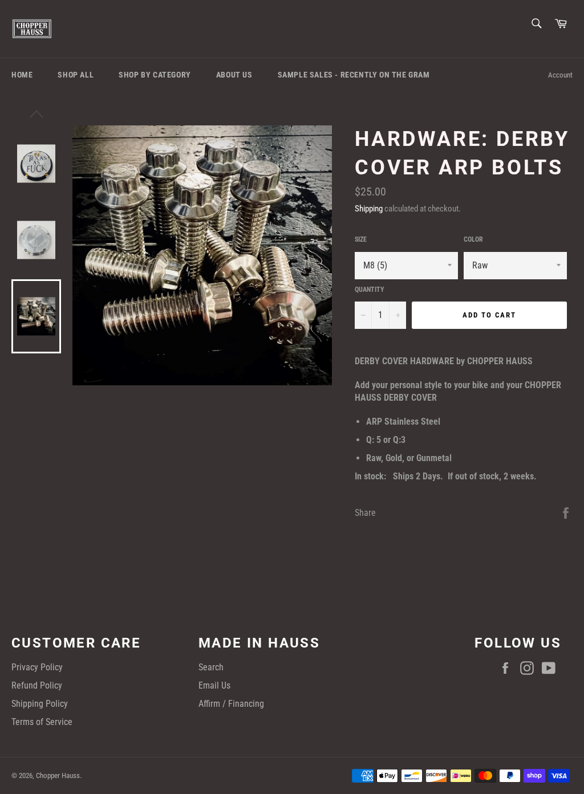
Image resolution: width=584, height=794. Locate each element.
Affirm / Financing (231, 703)
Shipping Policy (39, 703)
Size (361, 239)
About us (234, 74)
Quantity (369, 290)
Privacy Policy (37, 667)
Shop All (76, 74)
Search (211, 667)
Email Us (214, 685)
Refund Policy (36, 685)
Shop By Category (155, 74)
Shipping (369, 208)
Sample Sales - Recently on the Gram (354, 74)
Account (560, 75)
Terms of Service (41, 721)
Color (473, 239)
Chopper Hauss (58, 775)
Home (22, 74)
